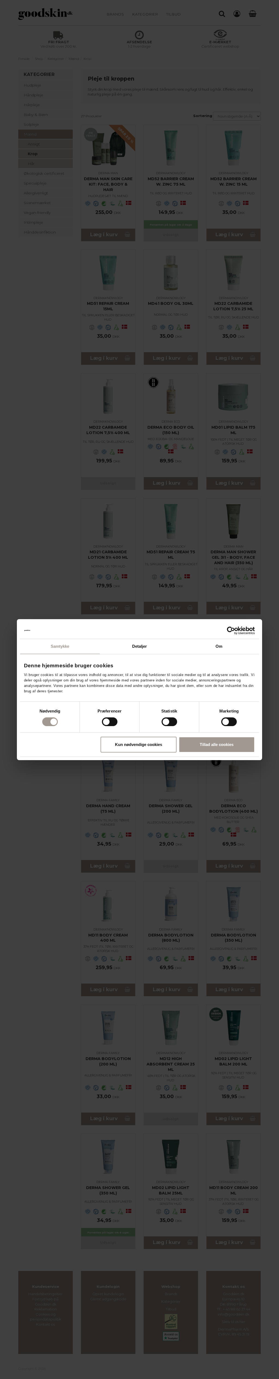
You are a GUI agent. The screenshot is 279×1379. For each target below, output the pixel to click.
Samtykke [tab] (60, 646)
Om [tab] (219, 646)
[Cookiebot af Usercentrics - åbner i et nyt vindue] (231, 630)
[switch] (109, 721)
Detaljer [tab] (139, 646)
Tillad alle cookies (216, 744)
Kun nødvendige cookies (138, 744)
